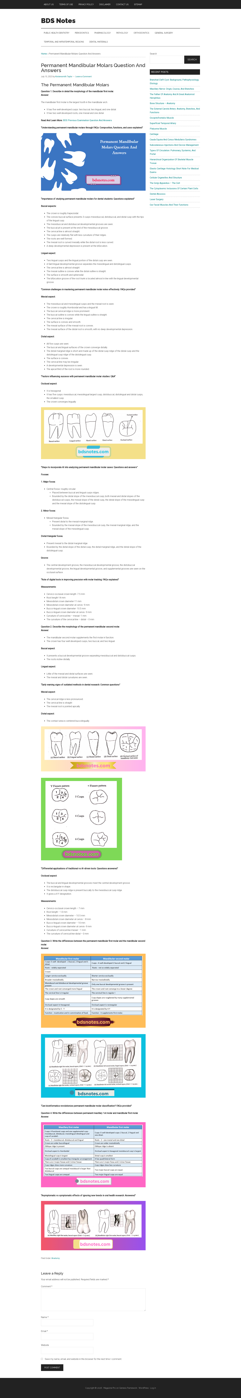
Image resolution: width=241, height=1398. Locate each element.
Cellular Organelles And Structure (166, 177)
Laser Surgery (156, 199)
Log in (153, 1388)
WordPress (144, 1388)
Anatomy (55, 1258)
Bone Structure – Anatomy (162, 103)
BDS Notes (58, 21)
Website (45, 1345)
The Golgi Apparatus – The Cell (165, 183)
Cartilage (154, 134)
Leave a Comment (83, 76)
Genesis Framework (128, 1388)
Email (44, 1331)
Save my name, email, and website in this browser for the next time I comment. (83, 1359)
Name (45, 1317)
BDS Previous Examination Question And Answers (87, 120)
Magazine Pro (109, 1388)
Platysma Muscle (158, 128)
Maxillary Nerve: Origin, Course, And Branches (172, 89)
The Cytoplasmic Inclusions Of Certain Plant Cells (174, 188)
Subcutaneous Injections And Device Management (174, 145)
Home (44, 53)
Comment (46, 1286)
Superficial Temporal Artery (163, 123)
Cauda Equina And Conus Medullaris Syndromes (173, 139)
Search (153, 53)
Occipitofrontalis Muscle (162, 118)
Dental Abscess (157, 194)
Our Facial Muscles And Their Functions (169, 204)
